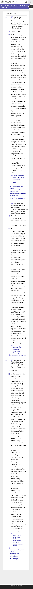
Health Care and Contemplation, (14, 554)
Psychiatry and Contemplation (18, 355)
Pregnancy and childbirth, (17, 180)
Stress (15, 182)
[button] (30, 2)
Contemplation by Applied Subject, (17, 187)
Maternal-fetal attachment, (17, 348)
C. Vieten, (14, 31)
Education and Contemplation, (18, 193)
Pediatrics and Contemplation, (18, 548)
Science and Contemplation (17, 198)
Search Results (12, 8)
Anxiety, (15, 175)
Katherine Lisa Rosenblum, (18, 221)
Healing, (15, 539)
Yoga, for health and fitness (18, 545)
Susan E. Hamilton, (16, 218)
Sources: (5, 8)
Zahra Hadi (22, 225)
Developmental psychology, (17, 536)
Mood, (22, 177)
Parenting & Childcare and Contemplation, (17, 190)
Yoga (21, 353)
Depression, (21, 175)
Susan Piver (14, 370)
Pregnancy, (16, 353)
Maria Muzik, (15, 216)
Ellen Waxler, (14, 225)
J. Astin (19, 31)
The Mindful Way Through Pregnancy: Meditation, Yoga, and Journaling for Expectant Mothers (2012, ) (19, 364)
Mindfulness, (16, 177)
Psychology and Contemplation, (14, 196)
